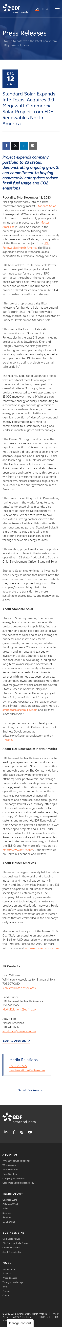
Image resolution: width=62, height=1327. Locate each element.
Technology (12, 1193)
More (6, 1262)
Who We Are (9, 1165)
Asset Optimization (12, 1252)
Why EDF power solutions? (16, 1160)
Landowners (8, 1269)
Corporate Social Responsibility (18, 1182)
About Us (10, 1154)
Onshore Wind (9, 1199)
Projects (6, 1273)
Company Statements (13, 1178)
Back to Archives (14, 1041)
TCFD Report (43, 1317)
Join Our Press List (32, 1090)
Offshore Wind (10, 1204)
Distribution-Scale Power (15, 1243)
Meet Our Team (10, 1174)
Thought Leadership (12, 1282)
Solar (5, 1208)
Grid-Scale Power (11, 1238)
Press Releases (9, 1278)
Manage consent (20, 1323)
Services (6, 1217)
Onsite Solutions (11, 1247)
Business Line (13, 1232)
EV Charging (8, 1221)
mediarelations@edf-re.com (27, 1070)
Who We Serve (10, 1169)
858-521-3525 (18, 1066)
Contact (6, 1295)
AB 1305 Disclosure (22, 1317)
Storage (6, 1213)
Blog (4, 1286)
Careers (6, 1291)
